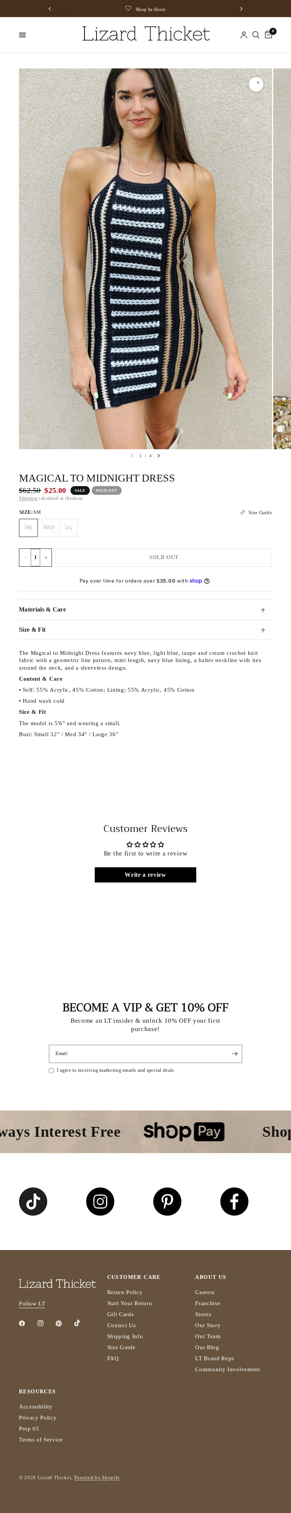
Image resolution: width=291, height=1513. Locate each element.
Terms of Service (41, 1440)
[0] (267, 35)
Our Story (208, 1325)
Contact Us (121, 1325)
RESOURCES (37, 1391)
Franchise (207, 1303)
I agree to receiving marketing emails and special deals (115, 1070)
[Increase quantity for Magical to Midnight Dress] (46, 557)
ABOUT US (210, 1277)
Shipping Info (125, 1336)
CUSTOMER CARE (134, 1277)
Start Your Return (129, 1303)
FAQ (113, 1358)
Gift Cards (120, 1314)
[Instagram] (46, 1323)
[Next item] (158, 455)
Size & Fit (32, 629)
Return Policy (125, 1292)
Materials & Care (42, 609)
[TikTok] (82, 1323)
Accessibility (36, 1407)
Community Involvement (227, 1369)
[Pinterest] (64, 1323)
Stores (203, 1314)
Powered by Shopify (97, 1477)
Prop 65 (29, 1429)
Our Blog (207, 1347)
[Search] (256, 35)
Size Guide (121, 1347)
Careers (205, 1292)
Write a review (145, 874)
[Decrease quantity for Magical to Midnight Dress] (25, 557)
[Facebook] (27, 1323)
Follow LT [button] (32, 1304)
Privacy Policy (38, 1418)
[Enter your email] (234, 1054)
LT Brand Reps (214, 1358)
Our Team (208, 1336)
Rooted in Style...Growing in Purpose (195, 9)
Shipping (28, 498)
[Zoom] (256, 84)
